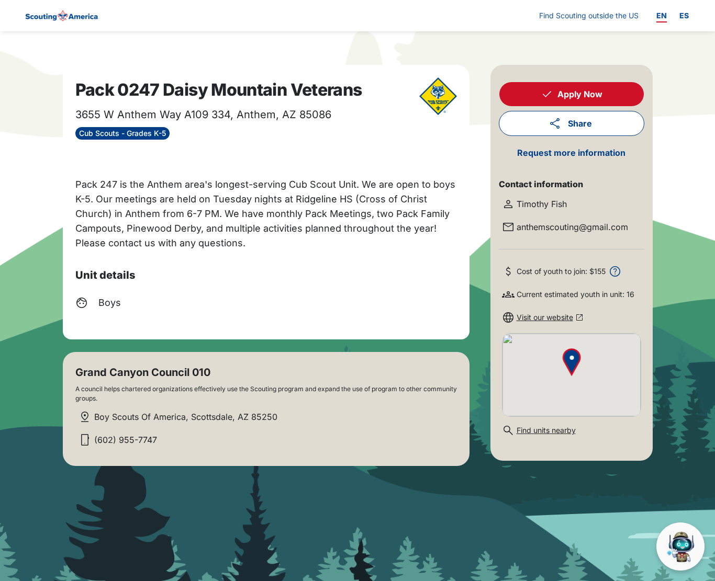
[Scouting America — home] (61, 15)
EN (661, 15)
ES (684, 15)
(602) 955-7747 (125, 440)
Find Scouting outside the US (589, 15)
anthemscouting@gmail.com (572, 227)
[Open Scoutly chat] (680, 546)
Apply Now (579, 94)
